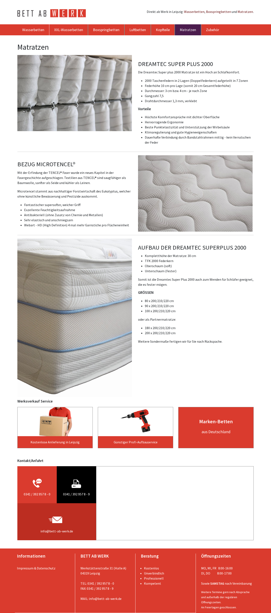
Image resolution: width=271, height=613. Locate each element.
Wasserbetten (194, 12)
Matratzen (245, 12)
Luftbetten (137, 29)
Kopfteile (163, 29)
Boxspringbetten (218, 12)
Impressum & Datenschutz (36, 568)
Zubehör (212, 29)
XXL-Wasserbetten (68, 29)
